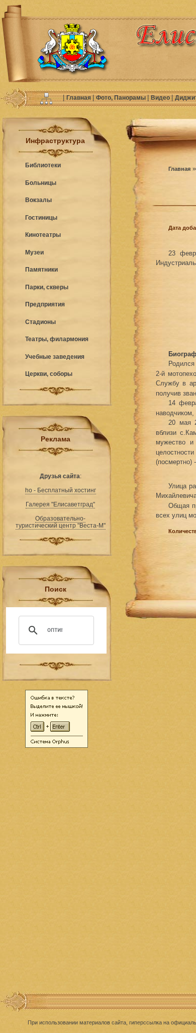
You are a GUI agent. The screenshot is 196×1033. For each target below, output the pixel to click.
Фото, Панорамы (121, 97)
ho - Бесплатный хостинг (60, 490)
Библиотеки (43, 165)
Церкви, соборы (48, 373)
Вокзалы (38, 200)
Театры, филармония (56, 339)
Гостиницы (41, 217)
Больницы (40, 182)
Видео (161, 97)
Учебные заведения (54, 356)
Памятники (41, 269)
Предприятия (45, 304)
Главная (79, 97)
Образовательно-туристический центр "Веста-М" (61, 522)
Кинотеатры (43, 234)
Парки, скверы (46, 287)
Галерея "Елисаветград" (60, 504)
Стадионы (40, 322)
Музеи (34, 252)
